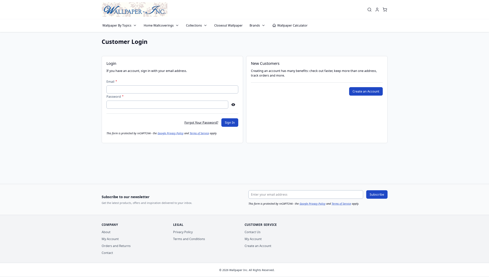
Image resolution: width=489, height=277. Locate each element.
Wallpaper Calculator (292, 25)
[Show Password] (233, 104)
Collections (194, 25)
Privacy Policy (183, 232)
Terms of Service (199, 133)
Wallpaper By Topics (116, 25)
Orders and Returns (116, 246)
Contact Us (253, 232)
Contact (107, 253)
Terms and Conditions (189, 239)
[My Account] (377, 9)
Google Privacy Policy (170, 133)
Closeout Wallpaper (228, 25)
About (106, 232)
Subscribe (377, 194)
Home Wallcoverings (159, 25)
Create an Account (258, 246)
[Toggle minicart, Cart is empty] (384, 9)
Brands (255, 25)
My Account (110, 239)
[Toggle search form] (369, 9)
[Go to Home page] (134, 9)
